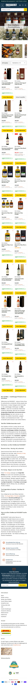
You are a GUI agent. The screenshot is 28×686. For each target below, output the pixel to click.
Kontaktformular (9, 562)
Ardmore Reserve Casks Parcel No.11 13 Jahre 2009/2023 (7, 116)
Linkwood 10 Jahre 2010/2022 (19, 279)
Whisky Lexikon (5, 597)
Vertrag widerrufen (5, 605)
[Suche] (25, 9)
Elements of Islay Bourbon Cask (6, 181)
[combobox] (14, 9)
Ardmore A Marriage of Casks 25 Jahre (20, 83)
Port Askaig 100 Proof (7, 344)
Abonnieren (23, 585)
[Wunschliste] (22, 5)
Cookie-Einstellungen (6, 609)
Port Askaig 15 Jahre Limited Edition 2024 (20, 344)
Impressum (3, 616)
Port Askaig (7, 472)
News (2, 595)
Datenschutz (4, 614)
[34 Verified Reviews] (14, 670)
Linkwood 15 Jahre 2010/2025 (6, 311)
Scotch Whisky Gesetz (6, 601)
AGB (2, 607)
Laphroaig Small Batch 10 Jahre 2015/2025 (7, 279)
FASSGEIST (15, 679)
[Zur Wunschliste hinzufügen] (12, 68)
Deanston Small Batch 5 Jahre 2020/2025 (7, 149)
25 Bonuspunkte (6, 575)
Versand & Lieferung (6, 610)
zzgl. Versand (7, 88)
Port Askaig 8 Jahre (6, 376)
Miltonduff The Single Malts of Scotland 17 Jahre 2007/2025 (20, 312)
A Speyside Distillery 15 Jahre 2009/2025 (7, 83)
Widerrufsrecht (4, 612)
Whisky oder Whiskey (6, 599)
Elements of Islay (21, 453)
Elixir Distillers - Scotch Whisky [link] (14, 26)
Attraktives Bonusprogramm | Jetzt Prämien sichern (14, 1)
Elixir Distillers (5, 81)
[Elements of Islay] (12, 51)
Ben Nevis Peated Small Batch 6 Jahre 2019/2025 (20, 116)
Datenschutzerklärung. (14, 582)
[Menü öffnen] (2, 5)
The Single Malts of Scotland (12, 496)
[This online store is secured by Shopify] (16, 673)
